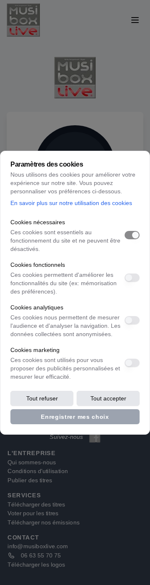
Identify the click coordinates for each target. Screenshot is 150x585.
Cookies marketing (35, 350)
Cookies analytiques (36, 307)
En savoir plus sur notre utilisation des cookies (71, 203)
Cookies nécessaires (37, 222)
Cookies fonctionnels (37, 264)
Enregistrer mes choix (75, 416)
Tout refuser (42, 398)
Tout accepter (108, 398)
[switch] (132, 235)
